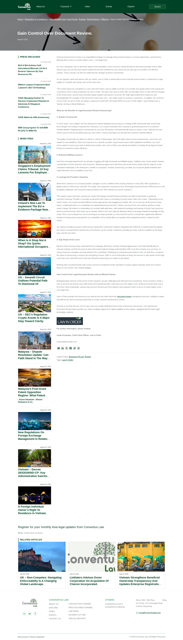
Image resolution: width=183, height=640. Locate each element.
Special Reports (77, 618)
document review (124, 296)
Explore (53, 608)
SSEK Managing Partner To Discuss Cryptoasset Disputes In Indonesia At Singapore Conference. (33, 102)
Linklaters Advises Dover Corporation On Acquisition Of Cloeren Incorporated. (89, 581)
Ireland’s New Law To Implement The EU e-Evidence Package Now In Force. (33, 207)
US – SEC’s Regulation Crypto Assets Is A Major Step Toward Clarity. (34, 318)
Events (52, 615)
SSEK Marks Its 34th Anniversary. (34, 117)
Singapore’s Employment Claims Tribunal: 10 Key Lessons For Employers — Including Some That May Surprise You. (34, 172)
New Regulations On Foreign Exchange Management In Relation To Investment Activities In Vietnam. (33, 439)
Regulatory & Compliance (36, 19)
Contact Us (55, 619)
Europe (82, 19)
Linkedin (24, 613)
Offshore (105, 19)
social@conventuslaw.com (150, 613)
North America (93, 19)
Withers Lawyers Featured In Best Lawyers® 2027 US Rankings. (34, 86)
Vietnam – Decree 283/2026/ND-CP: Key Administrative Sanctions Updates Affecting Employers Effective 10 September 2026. (34, 477)
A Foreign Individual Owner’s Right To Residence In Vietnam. (32, 510)
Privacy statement (37, 637)
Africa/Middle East (58, 19)
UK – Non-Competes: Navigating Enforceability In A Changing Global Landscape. (40, 581)
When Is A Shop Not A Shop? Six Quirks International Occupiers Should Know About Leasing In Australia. (33, 247)
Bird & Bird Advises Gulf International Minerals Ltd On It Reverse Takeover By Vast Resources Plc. (32, 69)
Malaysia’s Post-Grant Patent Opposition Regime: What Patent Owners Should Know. (32, 393)
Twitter (30, 613)
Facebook (35, 613)
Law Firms (74, 611)
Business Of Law (76, 357)
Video (52, 611)
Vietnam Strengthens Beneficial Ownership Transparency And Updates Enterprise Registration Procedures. (139, 582)
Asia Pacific (72, 19)
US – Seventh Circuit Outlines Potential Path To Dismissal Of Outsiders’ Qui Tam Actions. (32, 284)
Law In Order (67, 360)
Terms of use (22, 637)
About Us (54, 604)
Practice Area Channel (81, 607)
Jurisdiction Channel (80, 604)
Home (20, 19)
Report (88, 357)
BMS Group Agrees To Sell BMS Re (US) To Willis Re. (33, 129)
